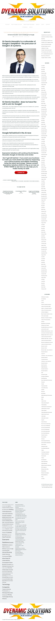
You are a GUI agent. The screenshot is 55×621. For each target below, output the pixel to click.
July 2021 (43, 118)
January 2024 (43, 75)
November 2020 (44, 131)
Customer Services (44, 359)
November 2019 (44, 150)
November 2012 (44, 271)
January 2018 (43, 192)
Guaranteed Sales (44, 385)
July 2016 (43, 224)
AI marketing (43, 298)
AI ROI (42, 300)
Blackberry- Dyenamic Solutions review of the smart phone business (46, 319)
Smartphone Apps (44, 446)
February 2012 (43, 288)
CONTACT (31, 27)
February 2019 (43, 167)
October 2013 (43, 251)
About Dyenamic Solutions (16, 24)
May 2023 (43, 88)
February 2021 (43, 126)
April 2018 (43, 186)
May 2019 (43, 162)
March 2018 (43, 188)
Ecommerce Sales (44, 374)
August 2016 (43, 222)
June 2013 (43, 258)
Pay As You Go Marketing (45, 425)
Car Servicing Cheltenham (19, 537)
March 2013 (43, 264)
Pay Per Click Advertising (45, 427)
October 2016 (43, 218)
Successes (7, 24)
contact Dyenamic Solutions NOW (20, 164)
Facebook (43, 382)
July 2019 (43, 158)
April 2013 (43, 262)
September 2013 (44, 252)
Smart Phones (43, 444)
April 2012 (43, 285)
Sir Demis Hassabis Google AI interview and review (20, 154)
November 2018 (44, 173)
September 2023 (44, 82)
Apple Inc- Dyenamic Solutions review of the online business (7, 508)
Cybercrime (9, 534)
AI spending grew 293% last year (21, 192)
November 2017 (44, 196)
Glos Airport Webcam (19, 552)
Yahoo (42, 476)
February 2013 (43, 266)
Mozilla (42, 397)
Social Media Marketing (45, 448)
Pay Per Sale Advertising (45, 431)
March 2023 (43, 90)
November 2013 (44, 249)
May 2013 (43, 260)
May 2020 (43, 143)
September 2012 (44, 275)
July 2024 (43, 65)
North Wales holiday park (19, 529)
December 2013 (44, 247)
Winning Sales (4, 594)
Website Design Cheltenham (29, 24)
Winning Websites (44, 474)
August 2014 (43, 245)
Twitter (42, 457)
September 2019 (44, 154)
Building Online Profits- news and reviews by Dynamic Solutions (8, 519)
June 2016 (43, 226)
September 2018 (44, 177)
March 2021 (43, 124)
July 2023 (43, 86)
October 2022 (43, 95)
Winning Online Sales (45, 469)
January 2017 (43, 213)
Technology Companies (45, 452)
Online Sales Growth (7, 569)
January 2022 (43, 107)
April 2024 (43, 71)
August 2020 (43, 137)
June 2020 (43, 141)
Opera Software (44, 421)
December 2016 (44, 215)
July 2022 (43, 99)
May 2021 (43, 120)
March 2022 (43, 103)
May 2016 (43, 228)
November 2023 (44, 78)
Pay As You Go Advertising (45, 423)
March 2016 (43, 232)
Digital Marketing (30, 32)
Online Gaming (43, 410)
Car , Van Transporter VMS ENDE (20, 525)
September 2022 (44, 97)
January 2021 (43, 128)
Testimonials (24, 27)
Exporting (48, 24)
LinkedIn (42, 389)
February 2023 (43, 92)
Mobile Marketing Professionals (46, 395)
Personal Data (43, 436)
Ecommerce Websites (45, 376)
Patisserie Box (17, 504)
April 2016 (43, 230)
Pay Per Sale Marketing (45, 433)
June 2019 (43, 160)
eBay (42, 372)
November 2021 (44, 111)
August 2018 (43, 179)
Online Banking (43, 404)
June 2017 (43, 203)
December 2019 (44, 148)
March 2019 (43, 165)
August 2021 (43, 116)
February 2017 (43, 211)
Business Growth (44, 346)
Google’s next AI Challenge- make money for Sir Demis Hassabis (34, 192)
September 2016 (44, 220)
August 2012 (43, 277)
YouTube (42, 478)
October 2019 (43, 152)
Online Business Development (46, 406)
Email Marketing (44, 378)
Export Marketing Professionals (46, 380)
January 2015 (43, 241)
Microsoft (23, 33)
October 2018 (43, 175)
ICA (16, 512)
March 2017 (43, 209)
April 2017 (43, 207)
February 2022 (43, 105)
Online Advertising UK (45, 402)
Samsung (42, 438)
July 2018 (43, 181)
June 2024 (43, 67)
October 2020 (43, 133)
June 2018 (43, 182)
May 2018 (43, 184)
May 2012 (43, 283)
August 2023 (43, 84)
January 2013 (43, 268)
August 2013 (43, 254)
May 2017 (43, 205)
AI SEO (42, 302)
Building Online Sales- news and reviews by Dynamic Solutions (21, 32)
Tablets (42, 450)
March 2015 (43, 237)
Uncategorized (43, 459)
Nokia (42, 399)
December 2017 (44, 194)
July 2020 (43, 139)
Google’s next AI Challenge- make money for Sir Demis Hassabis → (26, 181)
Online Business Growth (45, 408)
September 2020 (44, 135)
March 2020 (43, 145)
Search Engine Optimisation (46, 442)
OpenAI (27, 33)
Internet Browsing (44, 387)
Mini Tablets (43, 393)
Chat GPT (24, 32)
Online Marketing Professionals (46, 412)
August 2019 (43, 156)
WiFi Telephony (44, 467)
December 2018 (44, 171)
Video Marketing (44, 463)
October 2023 (43, 80)
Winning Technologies (45, 472)
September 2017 (44, 198)
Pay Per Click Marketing (45, 429)
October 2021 (43, 112)
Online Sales (43, 416)
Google (19, 33)
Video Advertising (44, 461)
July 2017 (43, 201)
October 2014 (43, 243)
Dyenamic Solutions (18, 36)
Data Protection (6, 537)
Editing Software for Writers (20, 548)
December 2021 (44, 109)
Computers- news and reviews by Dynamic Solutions (7, 530)
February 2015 (43, 239)
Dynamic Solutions (44, 370)
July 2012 (43, 279)
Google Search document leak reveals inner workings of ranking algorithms (8, 192)
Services (37, 24)
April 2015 (43, 235)
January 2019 (43, 169)
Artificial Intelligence (44, 312)
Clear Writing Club (18, 514)
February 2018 (43, 190)
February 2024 (43, 73)
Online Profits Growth (45, 414)
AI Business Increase (45, 296)
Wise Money (48, 487)
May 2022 (43, 101)
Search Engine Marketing (45, 440)
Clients (42, 24)
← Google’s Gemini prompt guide (9, 180)
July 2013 (43, 256)
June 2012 (43, 281)
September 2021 (44, 114)
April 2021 (43, 122)
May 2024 (43, 69)
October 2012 (43, 273)
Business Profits (9, 525)
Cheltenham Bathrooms (19, 508)
